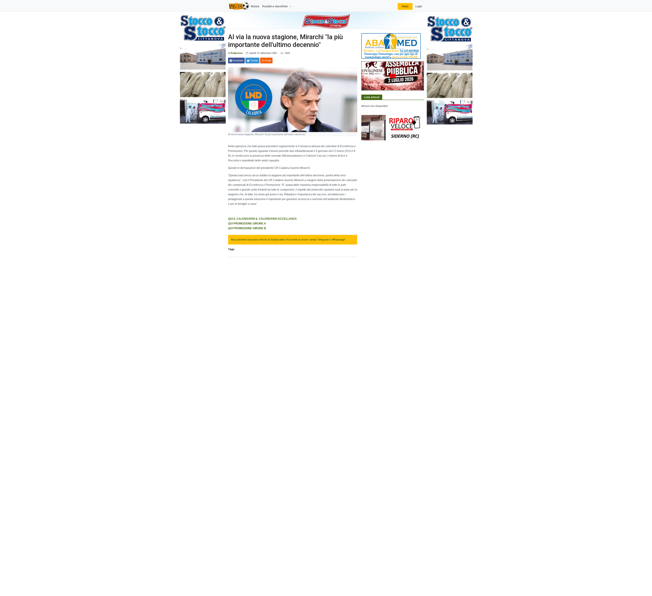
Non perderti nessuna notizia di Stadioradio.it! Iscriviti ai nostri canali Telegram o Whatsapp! (288, 239)
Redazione (237, 53)
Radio (405, 6)
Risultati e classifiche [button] (275, 6)
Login (418, 6)
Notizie (255, 6)
